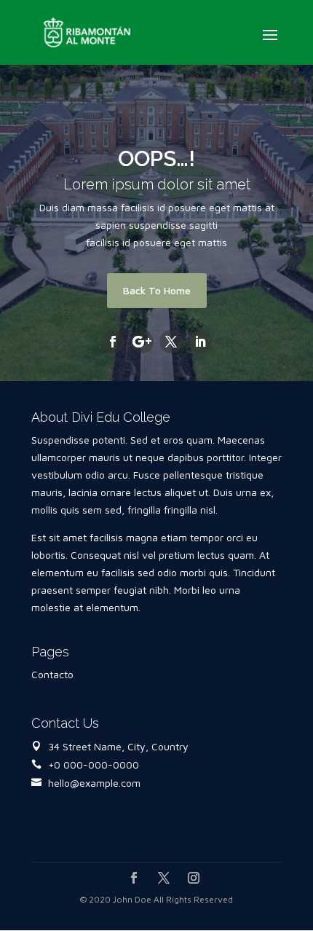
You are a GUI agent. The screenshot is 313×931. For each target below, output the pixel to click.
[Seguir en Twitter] (171, 341)
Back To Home (157, 290)
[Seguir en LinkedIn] (200, 341)
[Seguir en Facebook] (112, 341)
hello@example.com (94, 783)
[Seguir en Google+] (142, 341)
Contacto (52, 674)
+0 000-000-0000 (93, 764)
